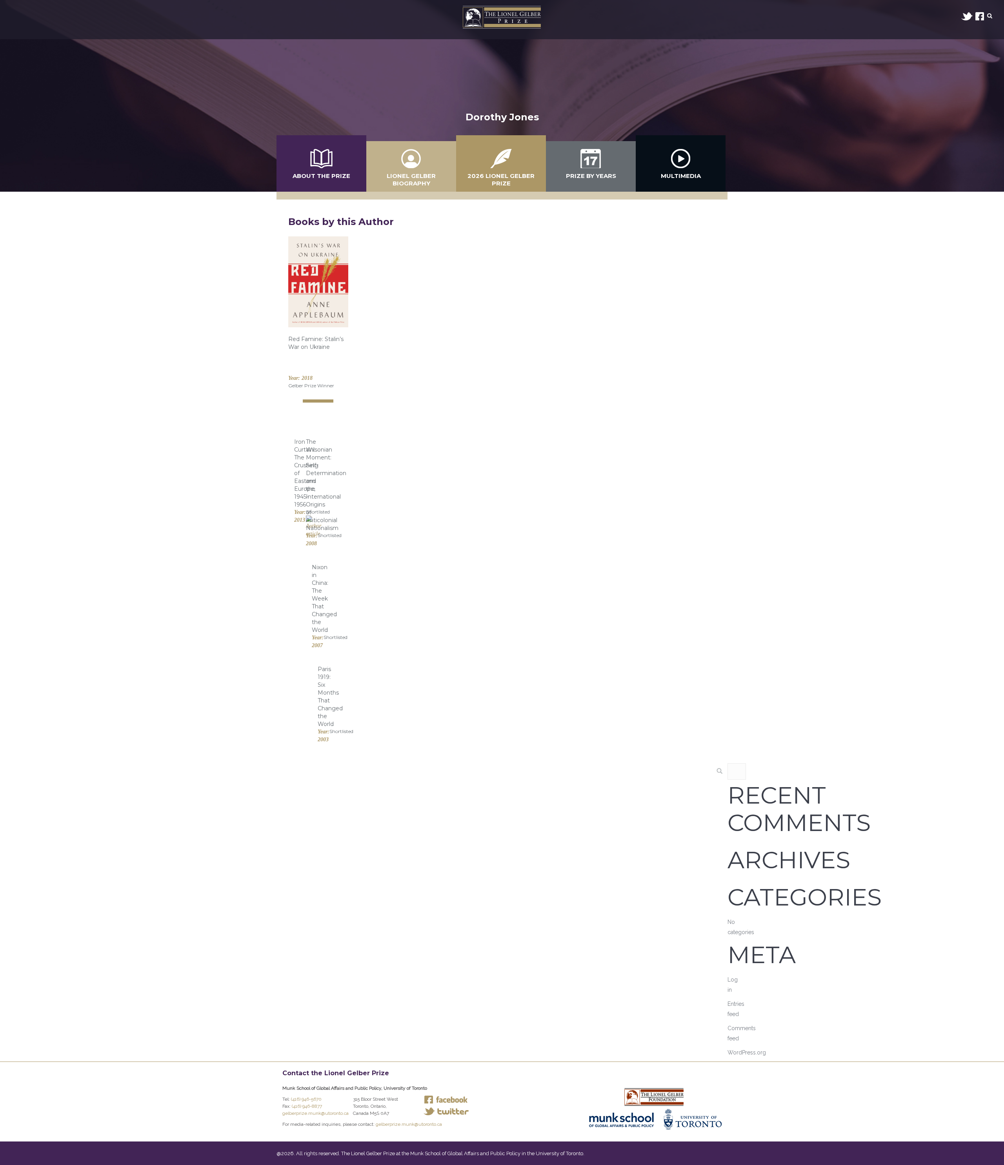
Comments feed (742, 1033)
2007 (317, 645)
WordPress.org (747, 1052)
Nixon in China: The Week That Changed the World (324, 598)
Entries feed (736, 1009)
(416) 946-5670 (306, 1099)
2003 (323, 739)
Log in (733, 984)
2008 (311, 543)
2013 (299, 520)
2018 (307, 378)
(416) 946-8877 (307, 1106)
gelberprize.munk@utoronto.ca (315, 1113)
